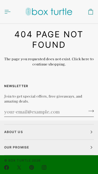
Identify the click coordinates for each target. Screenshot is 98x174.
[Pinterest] (31, 167)
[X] (19, 167)
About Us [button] (13, 132)
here (85, 58)
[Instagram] (44, 167)
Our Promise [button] (16, 147)
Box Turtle (19, 160)
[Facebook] (6, 167)
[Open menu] (12, 11)
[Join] (89, 111)
